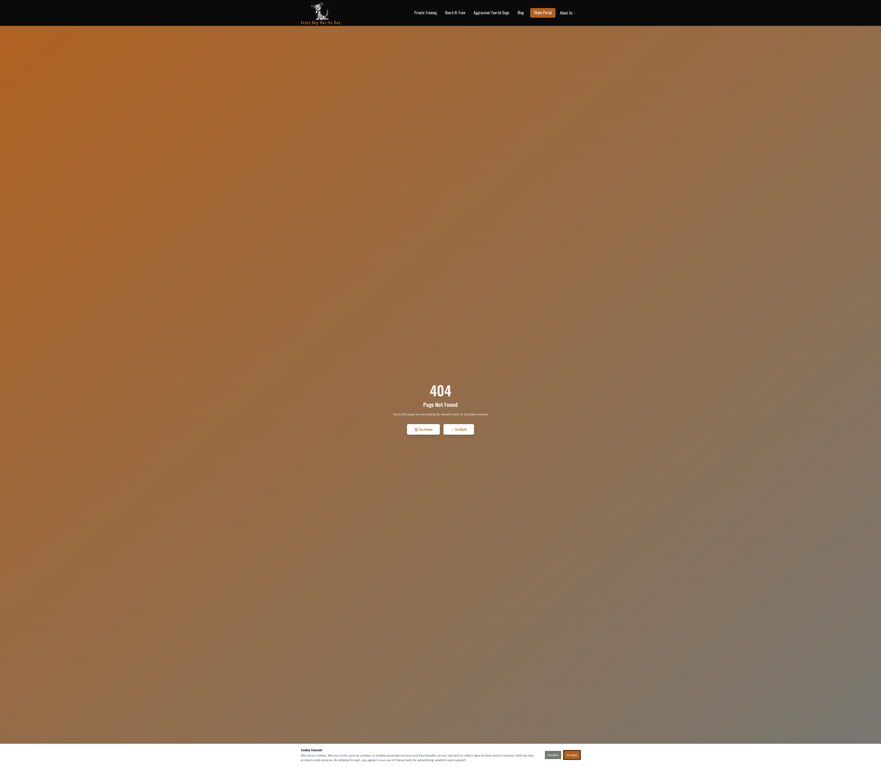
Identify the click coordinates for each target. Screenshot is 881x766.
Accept (572, 755)
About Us (566, 13)
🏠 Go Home (423, 429)
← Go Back (459, 429)
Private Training (425, 12)
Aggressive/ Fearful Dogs (491, 12)
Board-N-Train (455, 12)
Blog (521, 12)
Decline (553, 755)
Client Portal (543, 12)
